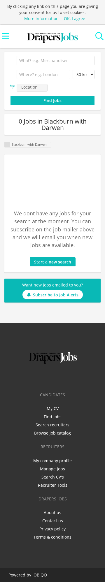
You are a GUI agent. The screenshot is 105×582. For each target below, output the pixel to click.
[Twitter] (44, 377)
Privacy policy (52, 529)
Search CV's (52, 477)
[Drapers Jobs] (52, 36)
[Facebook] (34, 377)
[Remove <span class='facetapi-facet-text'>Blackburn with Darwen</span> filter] (7, 144)
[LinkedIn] (53, 377)
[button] (13, 87)
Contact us (52, 520)
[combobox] (55, 60)
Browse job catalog (52, 433)
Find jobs (53, 416)
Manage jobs (52, 469)
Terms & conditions (52, 537)
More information (41, 18)
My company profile (52, 460)
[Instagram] (63, 377)
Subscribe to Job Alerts (55, 295)
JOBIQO (39, 575)
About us (52, 512)
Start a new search (52, 262)
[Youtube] (72, 377)
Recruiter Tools (52, 485)
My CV (53, 408)
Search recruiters (52, 425)
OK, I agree (74, 18)
